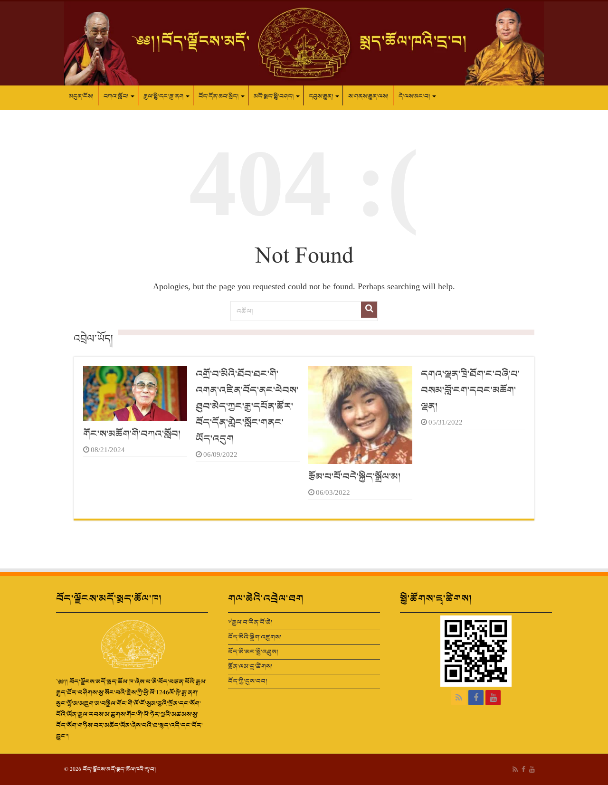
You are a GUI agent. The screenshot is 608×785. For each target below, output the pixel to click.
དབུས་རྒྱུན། (321, 96)
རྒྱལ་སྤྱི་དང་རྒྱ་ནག (163, 96)
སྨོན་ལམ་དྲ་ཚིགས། (250, 666)
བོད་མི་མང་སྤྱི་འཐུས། (253, 651)
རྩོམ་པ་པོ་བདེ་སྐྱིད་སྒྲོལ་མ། (354, 477)
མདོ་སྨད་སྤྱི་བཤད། (274, 96)
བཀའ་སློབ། (116, 96)
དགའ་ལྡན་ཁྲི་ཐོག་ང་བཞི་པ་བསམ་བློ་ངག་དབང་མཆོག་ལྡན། (470, 390)
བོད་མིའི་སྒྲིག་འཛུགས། (255, 637)
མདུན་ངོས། (81, 96)
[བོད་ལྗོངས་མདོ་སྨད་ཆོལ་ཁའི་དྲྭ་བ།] (304, 43)
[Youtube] (493, 697)
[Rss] (458, 697)
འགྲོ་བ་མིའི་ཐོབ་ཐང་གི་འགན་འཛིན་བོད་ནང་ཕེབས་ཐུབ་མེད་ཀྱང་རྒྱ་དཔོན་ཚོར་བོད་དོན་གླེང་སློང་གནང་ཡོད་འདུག (247, 406)
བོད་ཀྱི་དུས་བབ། (247, 681)
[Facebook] (476, 697)
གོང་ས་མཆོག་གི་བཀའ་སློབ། (131, 434)
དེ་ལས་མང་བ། (414, 96)
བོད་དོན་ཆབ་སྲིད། (218, 96)
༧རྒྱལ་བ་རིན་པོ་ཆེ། (250, 622)
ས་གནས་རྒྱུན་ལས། (368, 96)
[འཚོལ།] (369, 310)
